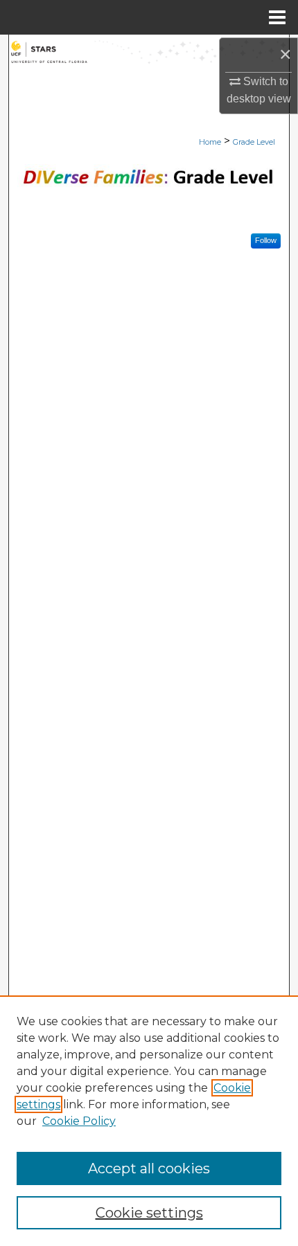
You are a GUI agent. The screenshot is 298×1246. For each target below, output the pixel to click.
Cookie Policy (79, 1121)
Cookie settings (149, 1212)
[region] (149, 1120)
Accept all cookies (149, 1168)
